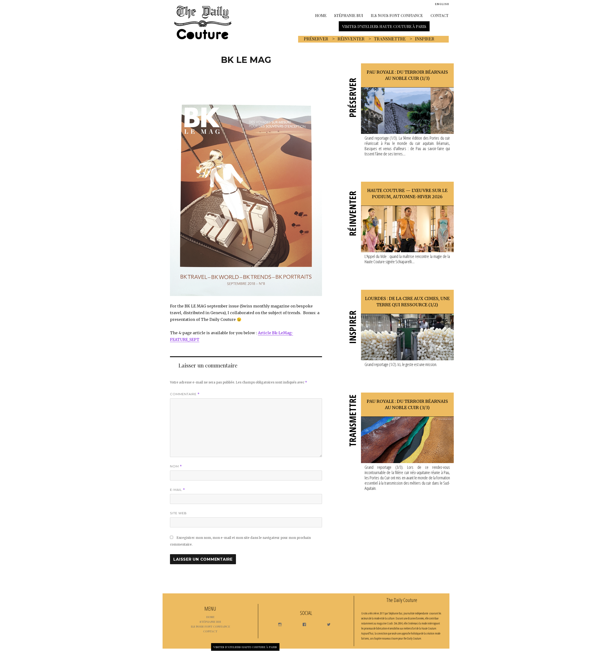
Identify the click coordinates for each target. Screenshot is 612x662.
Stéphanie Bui (348, 15)
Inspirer (424, 39)
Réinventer (351, 39)
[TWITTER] (326, 623)
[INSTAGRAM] (277, 623)
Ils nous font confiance (397, 15)
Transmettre (390, 39)
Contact (439, 15)
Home (321, 15)
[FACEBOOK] (302, 623)
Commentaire (185, 394)
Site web (178, 513)
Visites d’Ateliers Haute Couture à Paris (384, 26)
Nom (176, 466)
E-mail (177, 490)
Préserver (316, 39)
